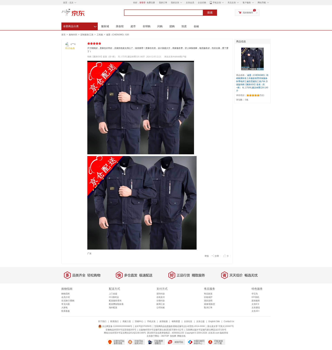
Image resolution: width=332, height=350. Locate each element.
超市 (133, 26)
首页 (63, 34)
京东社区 (188, 321)
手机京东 (217, 2)
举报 (207, 256)
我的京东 (175, 2)
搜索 (210, 12)
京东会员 (190, 2)
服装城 (105, 26)
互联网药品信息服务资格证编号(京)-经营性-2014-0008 (179, 326)
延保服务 (256, 300)
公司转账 (160, 307)
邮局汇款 (160, 304)
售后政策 (208, 294)
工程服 (100, 34)
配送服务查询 (115, 300)
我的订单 (163, 2)
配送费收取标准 (116, 304)
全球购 (146, 26)
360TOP (165, 336)
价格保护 (208, 297)
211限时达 (114, 297)
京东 (84, 14)
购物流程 (65, 294)
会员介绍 (65, 297)
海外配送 (113, 307)
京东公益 (200, 321)
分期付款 (160, 300)
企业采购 (202, 2)
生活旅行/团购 (67, 300)
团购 (172, 26)
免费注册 (151, 2)
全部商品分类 (79, 26)
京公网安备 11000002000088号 (117, 326)
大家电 (64, 307)
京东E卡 (255, 304)
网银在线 (181, 336)
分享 (217, 256)
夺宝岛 (255, 294)
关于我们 (102, 321)
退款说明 (208, 300)
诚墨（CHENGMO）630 (117, 34)
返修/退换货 (209, 304)
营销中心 (139, 321)
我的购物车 (248, 12)
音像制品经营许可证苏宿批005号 (121, 330)
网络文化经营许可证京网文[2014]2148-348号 (125, 333)
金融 (196, 26)
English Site (214, 321)
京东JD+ (256, 311)
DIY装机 (255, 297)
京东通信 (256, 307)
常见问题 (65, 304)
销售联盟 (176, 321)
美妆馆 (120, 26)
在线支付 (160, 297)
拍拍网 (173, 336)
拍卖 (184, 26)
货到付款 (160, 294)
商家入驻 (127, 321)
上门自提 (113, 294)
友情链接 (163, 321)
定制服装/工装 (87, 34)
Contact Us (229, 321)
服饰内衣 (73, 34)
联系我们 (114, 321)
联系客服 (65, 311)
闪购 (160, 26)
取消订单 (208, 307)
